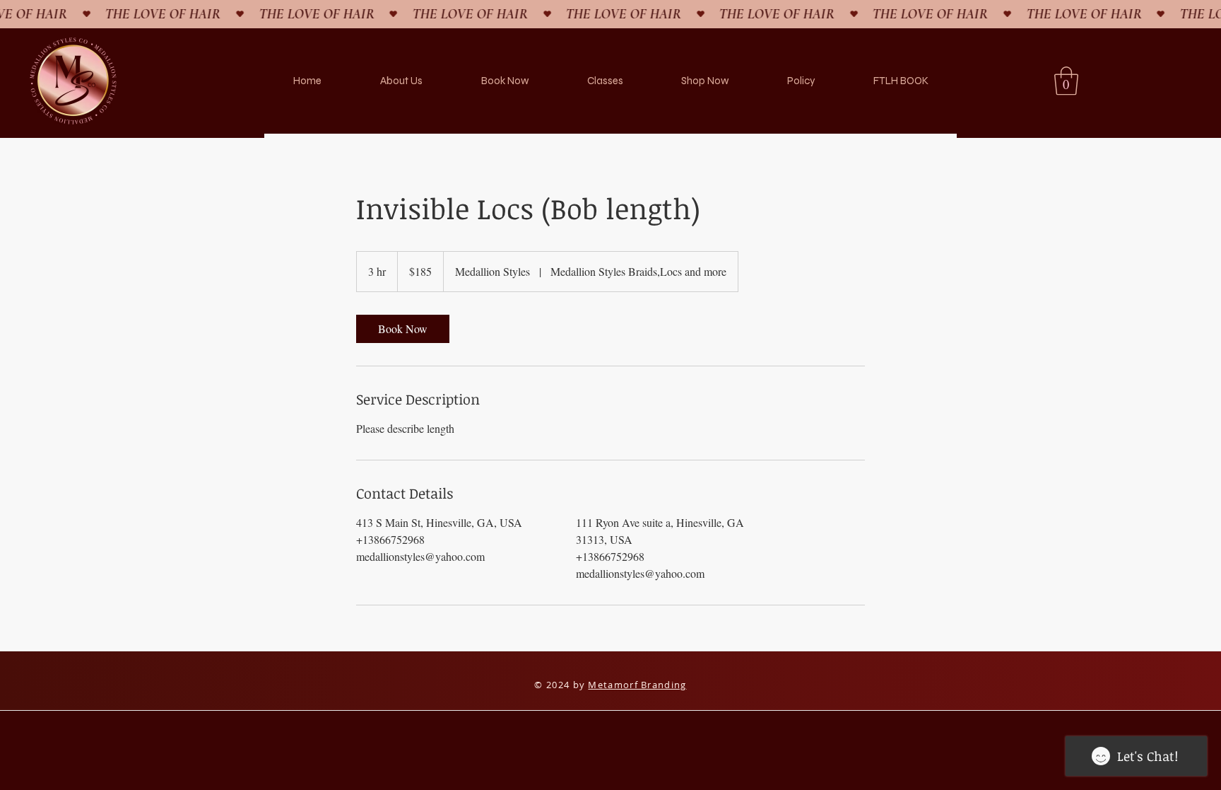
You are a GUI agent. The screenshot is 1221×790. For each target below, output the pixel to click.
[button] (1066, 80)
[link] (402, 329)
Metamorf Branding (637, 684)
